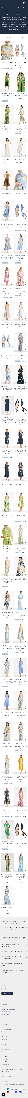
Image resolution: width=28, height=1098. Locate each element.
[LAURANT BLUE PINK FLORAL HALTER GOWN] (7, 764)
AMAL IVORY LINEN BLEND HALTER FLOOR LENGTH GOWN (7, 161)
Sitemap (3, 1051)
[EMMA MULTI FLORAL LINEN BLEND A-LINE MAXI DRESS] (20, 114)
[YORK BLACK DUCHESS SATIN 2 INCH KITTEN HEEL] (20, 830)
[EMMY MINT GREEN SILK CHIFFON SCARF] (7, 50)
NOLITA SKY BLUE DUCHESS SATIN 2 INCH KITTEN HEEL (20, 224)
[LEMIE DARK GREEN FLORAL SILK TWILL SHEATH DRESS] (7, 830)
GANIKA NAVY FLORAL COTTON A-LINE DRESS (7, 810)
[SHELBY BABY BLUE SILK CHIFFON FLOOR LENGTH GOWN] (20, 700)
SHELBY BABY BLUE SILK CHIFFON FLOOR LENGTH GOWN (21, 714)
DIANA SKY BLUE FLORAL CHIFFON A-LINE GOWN (21, 876)
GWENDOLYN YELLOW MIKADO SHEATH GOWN (21, 778)
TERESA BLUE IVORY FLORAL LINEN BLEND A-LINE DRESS (7, 614)
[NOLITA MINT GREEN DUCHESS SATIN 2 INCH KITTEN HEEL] (20, 50)
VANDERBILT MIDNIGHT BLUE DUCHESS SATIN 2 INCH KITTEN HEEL (20, 420)
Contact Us (4, 1024)
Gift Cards (3, 1007)
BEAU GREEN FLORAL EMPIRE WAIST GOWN (7, 514)
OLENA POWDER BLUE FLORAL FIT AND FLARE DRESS (7, 388)
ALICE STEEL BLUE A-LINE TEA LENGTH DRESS (7, 714)
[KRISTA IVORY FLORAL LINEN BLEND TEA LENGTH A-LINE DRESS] (20, 147)
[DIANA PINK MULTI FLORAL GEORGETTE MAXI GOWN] (20, 797)
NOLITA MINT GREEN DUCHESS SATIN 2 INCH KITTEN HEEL (21, 64)
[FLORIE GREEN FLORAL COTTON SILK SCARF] (20, 82)
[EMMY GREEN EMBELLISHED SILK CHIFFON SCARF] (7, 535)
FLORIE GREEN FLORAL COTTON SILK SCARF (21, 95)
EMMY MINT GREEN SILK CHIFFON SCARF (7, 63)
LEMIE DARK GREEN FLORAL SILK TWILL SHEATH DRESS (7, 843)
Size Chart (3, 1044)
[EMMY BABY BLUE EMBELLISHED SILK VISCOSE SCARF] (7, 731)
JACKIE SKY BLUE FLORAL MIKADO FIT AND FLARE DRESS (7, 257)
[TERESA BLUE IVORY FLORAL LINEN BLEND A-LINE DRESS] (7, 600)
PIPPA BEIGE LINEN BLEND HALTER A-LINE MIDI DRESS (7, 324)
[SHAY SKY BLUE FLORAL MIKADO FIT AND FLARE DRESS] (7, 211)
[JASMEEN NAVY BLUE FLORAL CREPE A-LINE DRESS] (20, 471)
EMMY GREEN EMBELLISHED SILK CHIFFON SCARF (7, 548)
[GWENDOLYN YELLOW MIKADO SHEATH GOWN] (20, 764)
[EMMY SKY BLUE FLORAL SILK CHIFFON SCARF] (20, 180)
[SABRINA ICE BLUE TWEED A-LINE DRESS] (20, 311)
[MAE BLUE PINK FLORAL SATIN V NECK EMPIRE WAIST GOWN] (20, 731)
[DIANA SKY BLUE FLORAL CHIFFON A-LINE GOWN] (20, 862)
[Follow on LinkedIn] (18, 1076)
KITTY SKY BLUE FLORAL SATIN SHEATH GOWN (20, 614)
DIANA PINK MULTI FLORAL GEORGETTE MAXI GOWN (21, 810)
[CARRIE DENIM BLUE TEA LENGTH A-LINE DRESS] (20, 438)
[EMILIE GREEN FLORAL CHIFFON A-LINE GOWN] (7, 114)
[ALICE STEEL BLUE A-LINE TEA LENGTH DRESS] (7, 700)
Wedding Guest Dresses (7, 1012)
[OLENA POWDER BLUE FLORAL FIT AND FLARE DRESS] (7, 374)
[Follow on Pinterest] (14, 1076)
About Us (3, 1022)
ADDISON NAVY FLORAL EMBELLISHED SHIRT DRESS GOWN (20, 388)
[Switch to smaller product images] (26, 37)
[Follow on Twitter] (6, 1076)
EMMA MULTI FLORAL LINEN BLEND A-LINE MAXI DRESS (21, 128)
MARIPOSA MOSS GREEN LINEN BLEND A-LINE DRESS (7, 95)
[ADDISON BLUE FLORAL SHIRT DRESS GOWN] (20, 342)
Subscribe (7, 993)
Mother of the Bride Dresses (8, 1009)
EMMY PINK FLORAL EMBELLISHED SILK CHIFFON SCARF (20, 290)
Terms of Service (5, 1064)
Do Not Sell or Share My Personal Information (12, 1069)
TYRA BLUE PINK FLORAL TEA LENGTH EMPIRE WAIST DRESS (7, 681)
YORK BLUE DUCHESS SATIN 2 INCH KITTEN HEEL (7, 355)
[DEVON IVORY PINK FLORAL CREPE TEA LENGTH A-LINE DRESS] (7, 276)
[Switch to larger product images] (23, 37)
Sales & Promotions (6, 1049)
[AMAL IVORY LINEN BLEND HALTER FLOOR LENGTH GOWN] (7, 147)
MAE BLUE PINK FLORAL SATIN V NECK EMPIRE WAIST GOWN (20, 745)
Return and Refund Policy (7, 1059)
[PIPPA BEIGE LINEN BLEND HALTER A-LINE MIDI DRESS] (7, 311)
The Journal (4, 1032)
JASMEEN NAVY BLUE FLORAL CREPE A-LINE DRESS (21, 484)
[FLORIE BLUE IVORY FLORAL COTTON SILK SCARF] (20, 566)
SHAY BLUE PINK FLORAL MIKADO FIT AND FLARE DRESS (21, 647)
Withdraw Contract (5, 1071)
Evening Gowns (5, 1014)
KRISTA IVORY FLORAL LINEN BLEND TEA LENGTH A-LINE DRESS (20, 162)
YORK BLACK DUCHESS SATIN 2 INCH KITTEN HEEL (20, 843)
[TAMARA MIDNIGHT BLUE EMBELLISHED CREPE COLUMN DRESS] (7, 405)
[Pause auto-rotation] (24, 3)
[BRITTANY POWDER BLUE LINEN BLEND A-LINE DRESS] (20, 244)
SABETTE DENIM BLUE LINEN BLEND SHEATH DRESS (7, 484)
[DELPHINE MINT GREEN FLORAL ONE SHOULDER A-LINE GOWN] (7, 566)
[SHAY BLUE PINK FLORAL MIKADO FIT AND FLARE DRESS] (20, 633)
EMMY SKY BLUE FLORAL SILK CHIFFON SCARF (20, 193)
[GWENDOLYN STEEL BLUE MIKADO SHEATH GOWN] (20, 667)
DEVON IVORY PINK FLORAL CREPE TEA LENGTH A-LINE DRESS (7, 291)
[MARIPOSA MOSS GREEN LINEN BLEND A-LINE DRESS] (7, 82)
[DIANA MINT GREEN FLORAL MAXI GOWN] (20, 535)
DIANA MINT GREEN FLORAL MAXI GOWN (21, 547)
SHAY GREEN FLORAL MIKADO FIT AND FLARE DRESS (21, 515)
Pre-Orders (4, 1047)
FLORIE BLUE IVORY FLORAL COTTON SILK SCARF (21, 580)
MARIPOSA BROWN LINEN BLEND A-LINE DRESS (7, 193)
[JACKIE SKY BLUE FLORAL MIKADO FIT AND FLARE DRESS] (7, 244)
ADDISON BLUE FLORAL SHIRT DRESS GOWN (21, 355)
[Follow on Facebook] (2, 1076)
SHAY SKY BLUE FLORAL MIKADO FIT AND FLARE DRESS (7, 224)
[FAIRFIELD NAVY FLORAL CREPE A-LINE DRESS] (7, 438)
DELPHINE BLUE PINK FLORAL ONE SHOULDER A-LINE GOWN (7, 647)
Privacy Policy (4, 1062)
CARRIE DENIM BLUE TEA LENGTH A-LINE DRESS (21, 452)
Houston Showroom (6, 1029)
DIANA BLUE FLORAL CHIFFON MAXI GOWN (7, 908)
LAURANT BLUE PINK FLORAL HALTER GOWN (7, 778)
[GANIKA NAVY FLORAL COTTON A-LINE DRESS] (7, 797)
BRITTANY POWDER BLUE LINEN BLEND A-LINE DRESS (20, 257)
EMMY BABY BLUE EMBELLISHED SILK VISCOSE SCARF (7, 745)
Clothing (3, 1002)
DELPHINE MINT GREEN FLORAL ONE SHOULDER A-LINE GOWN (7, 580)
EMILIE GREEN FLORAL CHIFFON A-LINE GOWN (7, 128)
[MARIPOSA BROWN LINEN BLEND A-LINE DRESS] (7, 180)
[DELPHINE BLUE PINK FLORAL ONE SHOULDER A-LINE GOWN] (7, 633)
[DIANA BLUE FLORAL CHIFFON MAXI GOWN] (7, 895)
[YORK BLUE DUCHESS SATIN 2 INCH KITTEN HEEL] (7, 342)
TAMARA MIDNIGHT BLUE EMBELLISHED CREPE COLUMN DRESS (7, 420)
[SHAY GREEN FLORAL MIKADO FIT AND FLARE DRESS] (20, 502)
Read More (14, 929)
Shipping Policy (5, 1066)
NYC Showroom (5, 1027)
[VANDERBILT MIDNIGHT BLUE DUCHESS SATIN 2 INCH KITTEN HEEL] (20, 405)
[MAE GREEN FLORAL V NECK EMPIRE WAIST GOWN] (7, 862)
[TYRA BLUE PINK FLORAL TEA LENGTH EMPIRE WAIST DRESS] (7, 667)
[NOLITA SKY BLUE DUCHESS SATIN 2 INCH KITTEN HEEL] (20, 211)
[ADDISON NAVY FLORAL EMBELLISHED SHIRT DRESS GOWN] (20, 374)
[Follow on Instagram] (10, 1076)
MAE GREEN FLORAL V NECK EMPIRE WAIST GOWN (7, 876)
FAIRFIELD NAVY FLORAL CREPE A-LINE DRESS (7, 452)
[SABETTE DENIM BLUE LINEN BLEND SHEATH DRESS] (7, 471)
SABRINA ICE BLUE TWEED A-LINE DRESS (21, 323)
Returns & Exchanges (6, 1042)
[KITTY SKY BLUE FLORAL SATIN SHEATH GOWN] (20, 600)
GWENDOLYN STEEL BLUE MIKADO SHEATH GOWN (20, 681)
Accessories (4, 1004)
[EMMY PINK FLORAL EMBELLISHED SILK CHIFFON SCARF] (20, 276)
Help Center (4, 1039)
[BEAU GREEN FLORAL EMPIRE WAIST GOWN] (7, 502)
